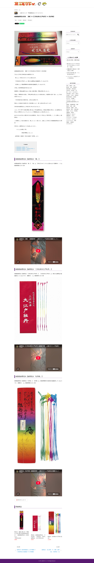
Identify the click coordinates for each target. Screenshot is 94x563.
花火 (16, 20)
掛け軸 (72, 112)
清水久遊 (68, 107)
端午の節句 (68, 88)
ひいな (71, 110)
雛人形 (68, 87)
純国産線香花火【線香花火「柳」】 (22, 147)
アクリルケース (69, 123)
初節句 (71, 85)
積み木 (68, 106)
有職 (75, 120)
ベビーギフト (75, 92)
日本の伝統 (68, 93)
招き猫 (74, 96)
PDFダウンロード (22, 499)
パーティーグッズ (70, 120)
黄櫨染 (68, 122)
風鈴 (77, 104)
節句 (67, 85)
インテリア (68, 118)
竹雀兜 (68, 110)
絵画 (71, 106)
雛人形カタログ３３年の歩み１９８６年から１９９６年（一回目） (73, 65)
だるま (72, 95)
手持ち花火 (30, 20)
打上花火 (19, 20)
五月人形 (68, 90)
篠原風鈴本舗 (72, 104)
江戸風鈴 (72, 98)
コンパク (73, 100)
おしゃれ (68, 98)
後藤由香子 (68, 115)
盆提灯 (72, 107)
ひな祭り (68, 95)
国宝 (72, 109)
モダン (73, 115)
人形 (74, 85)
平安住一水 (68, 114)
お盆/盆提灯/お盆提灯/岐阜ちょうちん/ (72, 102)
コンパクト (74, 118)
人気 (76, 107)
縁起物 (68, 104)
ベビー (70, 92)
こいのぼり (75, 117)
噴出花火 (24, 20)
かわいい (73, 114)
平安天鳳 (75, 110)
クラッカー (68, 100)
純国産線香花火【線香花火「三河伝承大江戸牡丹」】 (25, 148)
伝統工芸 (76, 95)
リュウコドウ (69, 117)
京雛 (74, 106)
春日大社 (68, 109)
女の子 (73, 93)
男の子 (77, 93)
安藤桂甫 (68, 112)
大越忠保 (71, 122)
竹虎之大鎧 (76, 109)
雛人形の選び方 (69, 96)
